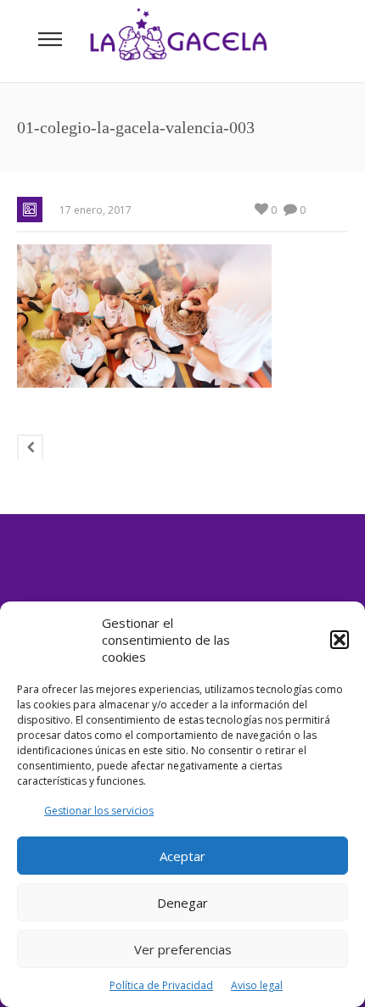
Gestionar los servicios (99, 810)
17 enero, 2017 (95, 210)
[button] (339, 639)
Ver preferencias (183, 949)
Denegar (182, 902)
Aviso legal (257, 985)
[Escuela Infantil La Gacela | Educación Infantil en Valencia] (178, 40)
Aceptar (182, 856)
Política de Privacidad (161, 985)
